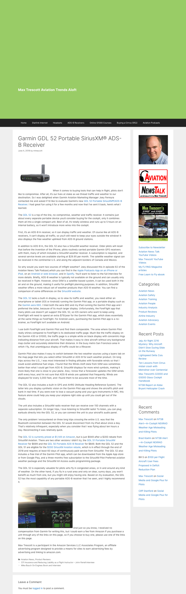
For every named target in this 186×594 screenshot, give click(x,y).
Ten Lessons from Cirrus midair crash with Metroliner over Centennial (153, 366)
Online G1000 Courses (100, 122)
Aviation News (27, 559)
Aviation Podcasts (151, 122)
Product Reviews (43, 559)
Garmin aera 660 (31, 305)
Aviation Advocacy (149, 320)
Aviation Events (147, 324)
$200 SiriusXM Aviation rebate (64, 447)
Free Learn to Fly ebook (152, 274)
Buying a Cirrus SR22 (127, 122)
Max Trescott (146, 419)
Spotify (70, 273)
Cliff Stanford (146, 491)
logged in (38, 588)
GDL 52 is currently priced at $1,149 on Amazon (49, 437)
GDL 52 (27, 215)
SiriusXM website (71, 291)
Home (24, 122)
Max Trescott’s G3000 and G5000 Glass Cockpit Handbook (153, 377)
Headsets (57, 122)
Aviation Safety (147, 295)
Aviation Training (148, 299)
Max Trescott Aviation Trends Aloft (47, 90)
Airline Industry (147, 315)
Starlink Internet (40, 122)
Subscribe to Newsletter (152, 247)
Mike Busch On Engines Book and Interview (41, 565)
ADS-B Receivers (76, 122)
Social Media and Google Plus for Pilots (153, 480)
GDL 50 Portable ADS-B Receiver (66, 443)
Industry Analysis (148, 307)
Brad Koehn (145, 438)
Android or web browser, (44, 273)
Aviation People (147, 303)
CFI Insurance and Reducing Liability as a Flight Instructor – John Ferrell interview (57, 562)
